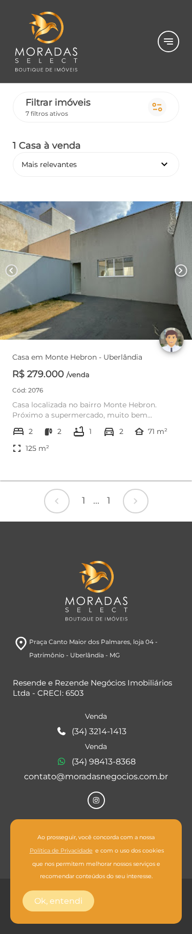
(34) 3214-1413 (99, 731)
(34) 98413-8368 (104, 761)
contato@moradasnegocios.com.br (96, 776)
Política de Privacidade (61, 850)
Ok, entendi (58, 901)
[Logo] (79, 41)
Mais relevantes (96, 164)
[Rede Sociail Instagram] (96, 800)
